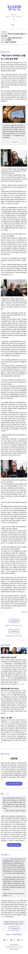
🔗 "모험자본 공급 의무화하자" (14, 783)
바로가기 (10, 895)
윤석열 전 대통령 (6, 693)
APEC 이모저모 (20, 684)
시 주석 (6, 678)
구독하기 (13, 16)
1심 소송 (9, 722)
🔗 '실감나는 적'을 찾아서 (14, 845)
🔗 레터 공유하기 (14, 621)
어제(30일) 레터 (7, 859)
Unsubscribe (15, 949)
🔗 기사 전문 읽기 (14, 142)
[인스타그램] (14, 19)
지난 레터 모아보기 (17, 934)
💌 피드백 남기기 (14, 631)
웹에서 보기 (8, 16)
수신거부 (11, 949)
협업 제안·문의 (19, 16)
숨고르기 (3, 664)
